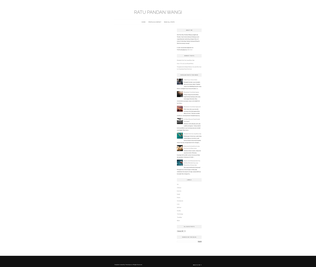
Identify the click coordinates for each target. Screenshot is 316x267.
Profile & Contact (154, 22)
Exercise (179, 191)
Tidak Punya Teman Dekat (190, 79)
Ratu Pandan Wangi (158, 12)
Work (178, 220)
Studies (179, 210)
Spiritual (179, 207)
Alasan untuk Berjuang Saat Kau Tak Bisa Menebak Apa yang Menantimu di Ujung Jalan (192, 163)
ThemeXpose (128, 264)
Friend (178, 197)
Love (178, 204)
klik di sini (190, 49)
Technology (180, 214)
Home (143, 22)
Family (178, 194)
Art (178, 184)
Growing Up (180, 200)
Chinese (179, 187)
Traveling (179, 217)
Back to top (197, 265)
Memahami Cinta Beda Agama (191, 92)
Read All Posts (169, 22)
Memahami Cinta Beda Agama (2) (192, 106)
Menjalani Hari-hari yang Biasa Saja (185, 60)
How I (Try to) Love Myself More (185, 63)
